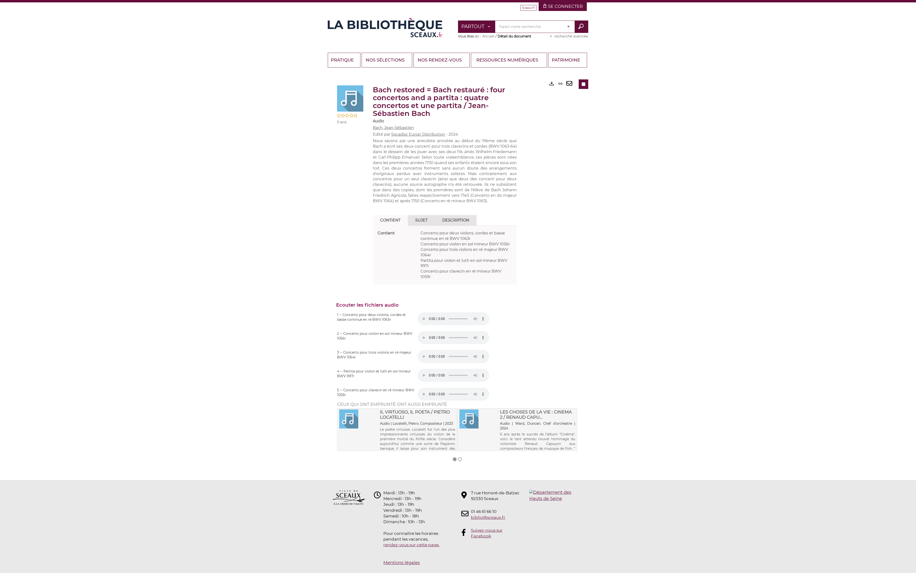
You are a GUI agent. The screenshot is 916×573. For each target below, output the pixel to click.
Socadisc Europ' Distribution (418, 134)
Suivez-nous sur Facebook (487, 533)
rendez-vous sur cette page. (411, 544)
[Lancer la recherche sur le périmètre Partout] (581, 27)
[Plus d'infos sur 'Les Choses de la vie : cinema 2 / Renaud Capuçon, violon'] (478, 418)
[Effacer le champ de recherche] (569, 27)
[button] (350, 98)
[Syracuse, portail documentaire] (385, 27)
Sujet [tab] (421, 220)
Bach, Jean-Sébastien (393, 127)
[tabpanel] (445, 255)
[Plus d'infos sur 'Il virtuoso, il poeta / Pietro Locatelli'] (358, 418)
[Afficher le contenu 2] (460, 459)
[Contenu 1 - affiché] (455, 459)
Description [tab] (455, 220)
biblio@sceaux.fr (488, 517)
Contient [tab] (390, 220)
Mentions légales (401, 562)
